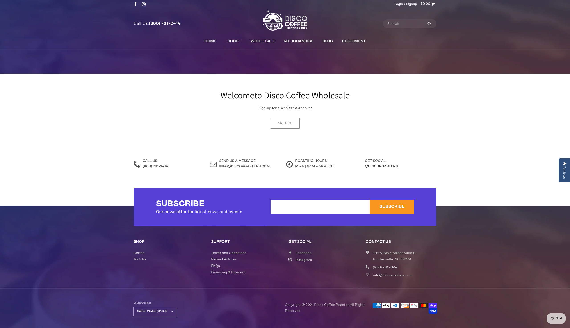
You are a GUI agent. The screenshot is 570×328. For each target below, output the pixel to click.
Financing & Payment (228, 272)
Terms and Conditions (228, 253)
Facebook (303, 253)
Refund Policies (223, 259)
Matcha (140, 259)
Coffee (139, 253)
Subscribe (392, 206)
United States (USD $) (152, 311)
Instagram (303, 260)
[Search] (429, 23)
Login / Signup (405, 4)
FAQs (215, 266)
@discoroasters (381, 166)
